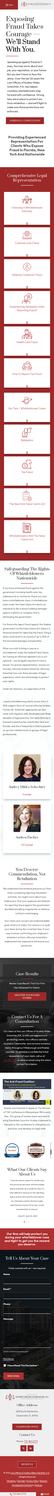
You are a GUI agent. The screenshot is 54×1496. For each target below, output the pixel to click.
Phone (6, 1304)
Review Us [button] (27, 1464)
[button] (9, 5)
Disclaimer (8, 1358)
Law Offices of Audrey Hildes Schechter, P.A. (30, 1473)
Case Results (27, 974)
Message (8, 1318)
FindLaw (38, 1485)
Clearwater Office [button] (27, 1426)
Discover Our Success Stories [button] (27, 996)
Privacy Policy (32, 1481)
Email (7, 1289)
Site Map (21, 1481)
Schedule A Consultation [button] (25, 120)
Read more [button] (27, 225)
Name (6, 1274)
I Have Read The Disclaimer (23, 1365)
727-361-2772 (10, 1060)
